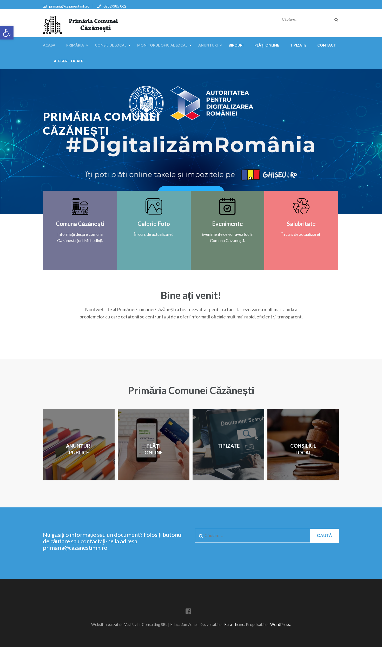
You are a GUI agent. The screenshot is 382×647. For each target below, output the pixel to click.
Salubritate (301, 223)
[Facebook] (188, 612)
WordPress (280, 624)
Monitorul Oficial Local (162, 45)
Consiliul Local (110, 45)
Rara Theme (234, 624)
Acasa (49, 45)
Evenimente (227, 223)
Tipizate (298, 45)
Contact (326, 45)
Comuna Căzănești (80, 223)
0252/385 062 (114, 6)
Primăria (75, 45)
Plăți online (266, 45)
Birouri (236, 45)
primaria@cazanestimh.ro (69, 6)
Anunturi (208, 45)
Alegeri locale (68, 61)
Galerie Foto (153, 223)
